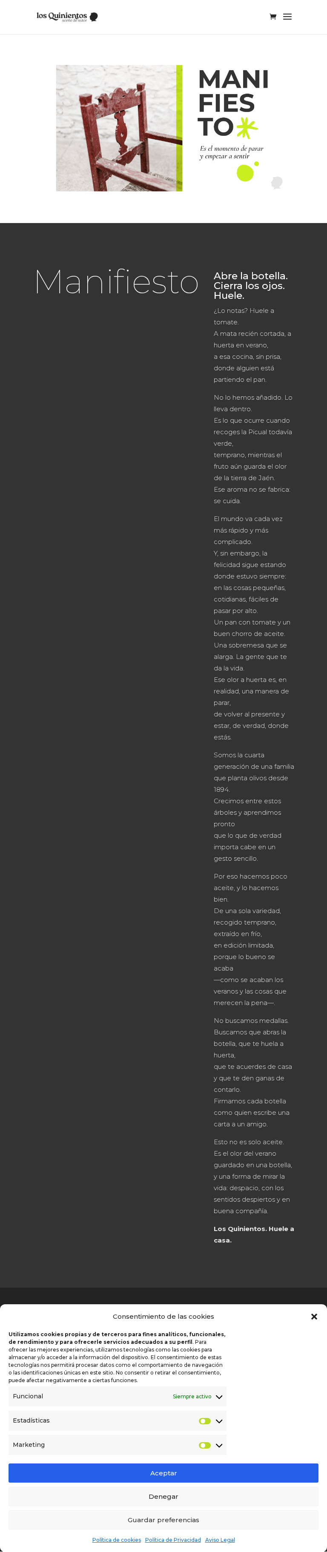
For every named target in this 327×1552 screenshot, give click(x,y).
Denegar (163, 1496)
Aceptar (163, 1473)
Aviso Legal (220, 1540)
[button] (314, 1316)
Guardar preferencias (163, 1520)
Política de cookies (116, 1540)
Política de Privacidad (173, 1540)
